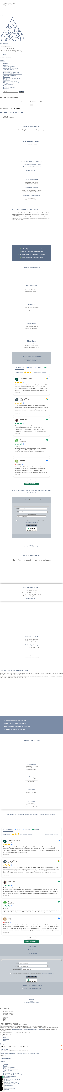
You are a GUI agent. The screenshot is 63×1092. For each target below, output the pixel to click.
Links (4, 1037)
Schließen (2, 61)
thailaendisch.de (4, 43)
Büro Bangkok (4, 1049)
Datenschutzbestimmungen (32, 522)
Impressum (6, 88)
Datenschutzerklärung (9, 87)
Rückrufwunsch (25, 1053)
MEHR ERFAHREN (31, 170)
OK (31, 105)
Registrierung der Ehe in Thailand (12, 72)
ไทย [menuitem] (1, 15)
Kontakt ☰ (3, 1055)
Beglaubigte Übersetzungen (10, 68)
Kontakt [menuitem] (5, 54)
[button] (29, 367)
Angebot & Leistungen (9, 66)
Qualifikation (6, 80)
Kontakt (5, 65)
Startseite (5, 63)
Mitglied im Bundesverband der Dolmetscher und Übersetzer (27, 1029)
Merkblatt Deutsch (8, 1011)
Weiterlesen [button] (17, 392)
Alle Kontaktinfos (34, 1053)
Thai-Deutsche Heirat (8, 69)
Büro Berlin (3, 1045)
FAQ (4, 1019)
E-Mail (2, 1053)
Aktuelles (5, 1017)
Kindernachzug (7, 71)
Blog (4, 85)
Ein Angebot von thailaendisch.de (31, 546)
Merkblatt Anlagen (8, 1014)
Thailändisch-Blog (8, 84)
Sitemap (5, 1040)
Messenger (7, 1053)
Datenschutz (31, 545)
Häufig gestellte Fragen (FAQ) (11, 83)
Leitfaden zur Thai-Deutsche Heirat (12, 74)
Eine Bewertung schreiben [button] (40, 372)
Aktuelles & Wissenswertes (10, 81)
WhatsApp (12, 1053)
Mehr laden (31, 480)
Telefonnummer (17, 969)
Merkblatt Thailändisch (9, 1013)
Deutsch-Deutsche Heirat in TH (11, 78)
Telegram (18, 1053)
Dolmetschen (6, 77)
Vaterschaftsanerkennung (9, 75)
